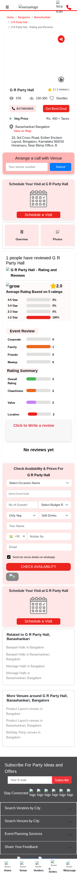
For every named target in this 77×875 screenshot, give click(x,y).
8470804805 (25, 108)
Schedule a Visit (38, 215)
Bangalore (24, 17)
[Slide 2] (39, 80)
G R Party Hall (19, 22)
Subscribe (62, 780)
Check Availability (38, 567)
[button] (24, 17)
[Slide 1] (35, 80)
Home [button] (10, 17)
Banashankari (42, 17)
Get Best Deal (56, 108)
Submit (60, 167)
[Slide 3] (44, 80)
